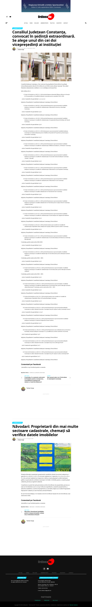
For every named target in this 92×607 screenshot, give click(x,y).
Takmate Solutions (73, 605)
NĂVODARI (32, 506)
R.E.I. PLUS (55, 600)
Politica (52, 23)
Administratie (44, 23)
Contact (65, 23)
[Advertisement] (46, 404)
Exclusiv (36, 23)
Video (31, 23)
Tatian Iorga (21, 49)
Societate (58, 23)
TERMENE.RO (37, 600)
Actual (26, 23)
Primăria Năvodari (40, 506)
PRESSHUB (46, 600)
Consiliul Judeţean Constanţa (37, 372)
